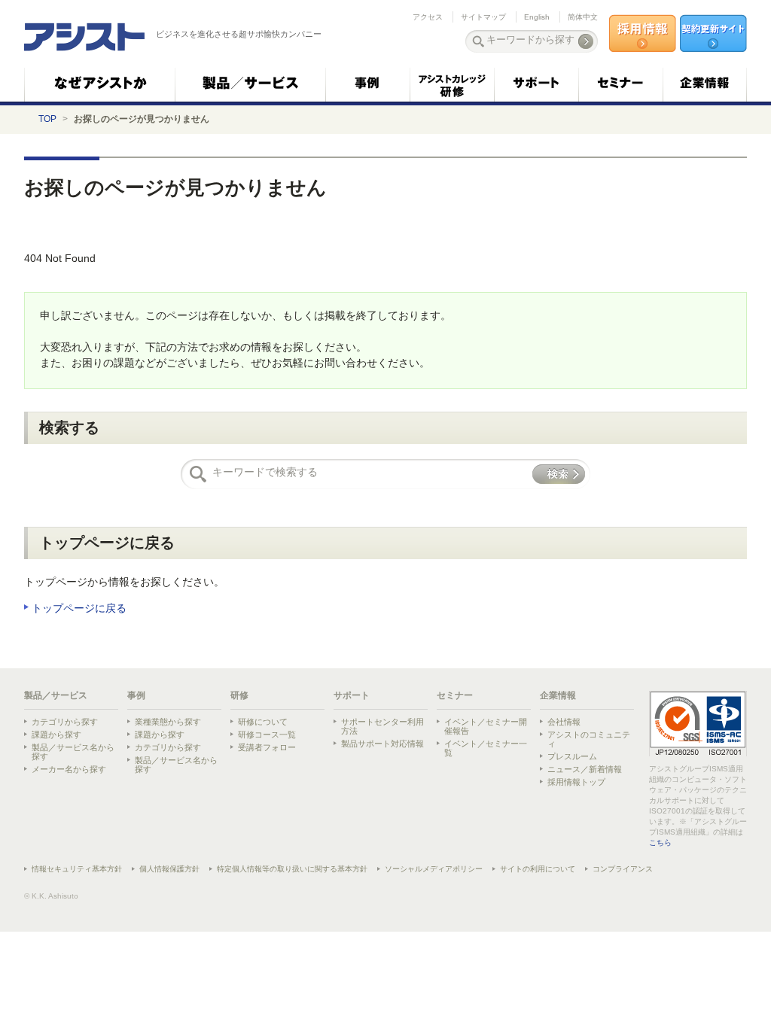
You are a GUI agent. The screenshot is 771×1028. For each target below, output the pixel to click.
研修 (239, 695)
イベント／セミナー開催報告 (485, 726)
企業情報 (558, 695)
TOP (47, 119)
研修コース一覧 (267, 734)
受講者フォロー (267, 747)
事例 (136, 695)
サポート (352, 695)
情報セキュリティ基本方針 (77, 869)
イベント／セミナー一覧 (485, 748)
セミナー (455, 695)
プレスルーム (572, 756)
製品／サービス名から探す (73, 752)
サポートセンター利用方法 (382, 726)
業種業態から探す (168, 721)
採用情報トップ (576, 781)
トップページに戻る (79, 608)
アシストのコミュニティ (588, 739)
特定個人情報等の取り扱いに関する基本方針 (292, 869)
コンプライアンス (623, 869)
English (537, 17)
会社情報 (564, 721)
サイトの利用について (537, 869)
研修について (263, 721)
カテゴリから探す (65, 721)
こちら (660, 842)
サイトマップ (483, 17)
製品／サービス (55, 695)
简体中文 (583, 17)
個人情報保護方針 (169, 869)
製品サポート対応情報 (382, 743)
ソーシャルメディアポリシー (434, 869)
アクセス (428, 17)
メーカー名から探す (69, 769)
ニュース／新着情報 (584, 769)
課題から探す (56, 734)
